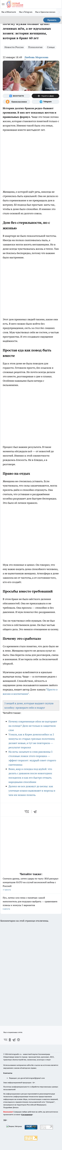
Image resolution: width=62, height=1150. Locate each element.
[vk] (27, 812)
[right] (59, 12)
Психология (35, 47)
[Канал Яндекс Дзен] (45, 96)
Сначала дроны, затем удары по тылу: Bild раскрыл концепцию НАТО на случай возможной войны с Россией (30, 884)
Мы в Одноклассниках (45, 12)
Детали (15, 1107)
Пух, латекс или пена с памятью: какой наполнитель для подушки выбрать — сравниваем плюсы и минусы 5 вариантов (30, 903)
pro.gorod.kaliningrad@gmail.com (31, 1078)
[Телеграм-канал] (45, 102)
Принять (51, 20)
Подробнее (7, 1107)
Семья (51, 47)
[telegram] (36, 812)
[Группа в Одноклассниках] (16, 102)
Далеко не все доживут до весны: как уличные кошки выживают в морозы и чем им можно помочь (32, 791)
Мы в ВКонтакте (8, 12)
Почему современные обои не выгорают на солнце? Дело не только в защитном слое (33, 726)
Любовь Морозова (36, 57)
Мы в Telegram (25, 12)
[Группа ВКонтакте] (16, 96)
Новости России (14, 47)
